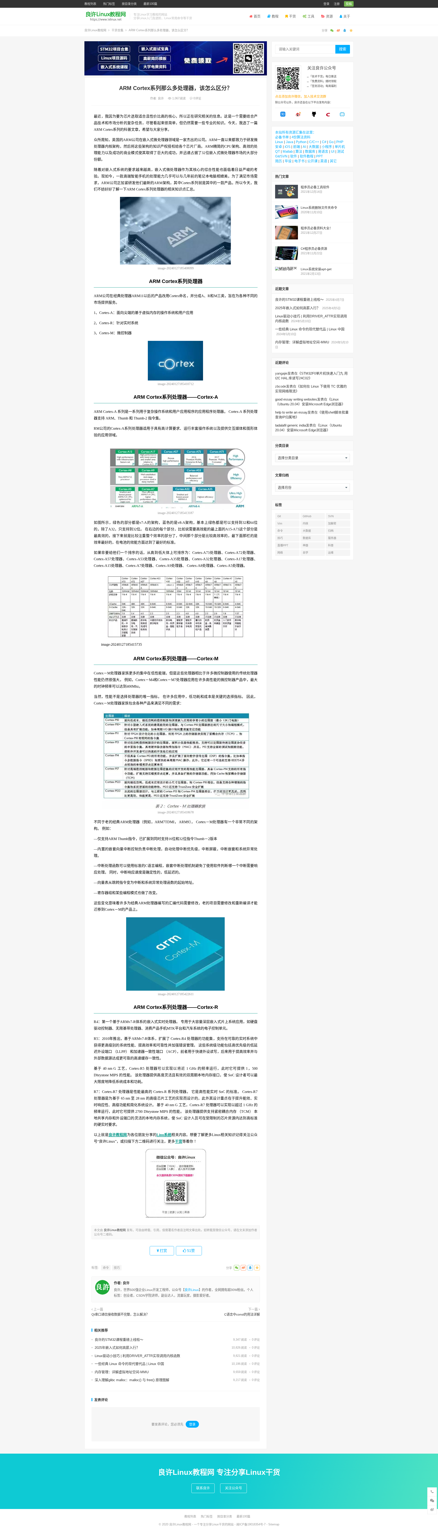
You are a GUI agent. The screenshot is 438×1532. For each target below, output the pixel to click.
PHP (339, 142)
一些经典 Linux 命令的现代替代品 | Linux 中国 (129, 1364)
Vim (279, 523)
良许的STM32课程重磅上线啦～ (119, 1340)
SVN (331, 516)
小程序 (327, 147)
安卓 (278, 147)
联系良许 (203, 1488)
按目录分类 (129, 3)
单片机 (340, 147)
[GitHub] (313, 115)
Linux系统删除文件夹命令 (319, 207)
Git (279, 516)
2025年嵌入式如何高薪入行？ (117, 1347)
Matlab (288, 151)
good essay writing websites (296, 399)
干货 (292, 16)
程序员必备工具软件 (315, 187)
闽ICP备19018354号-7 (251, 1524)
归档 (331, 530)
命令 (106, 1267)
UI (332, 151)
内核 (305, 523)
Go (331, 142)
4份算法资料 (301, 137)
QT (277, 151)
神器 (305, 545)
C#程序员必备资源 (314, 248)
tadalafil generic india (290, 425)
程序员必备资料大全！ (317, 228)
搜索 (342, 49)
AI (304, 147)
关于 (346, 16)
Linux (279, 142)
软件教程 (306, 156)
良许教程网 (118, 1135)
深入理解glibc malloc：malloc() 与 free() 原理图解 (132, 1380)
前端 (296, 147)
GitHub (307, 516)
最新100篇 (150, 3)
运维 (331, 552)
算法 (298, 151)
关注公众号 (233, 1488)
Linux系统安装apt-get (316, 269)
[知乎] (282, 115)
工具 (311, 16)
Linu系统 (164, 1135)
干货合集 (117, 30)
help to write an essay (291, 412)
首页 (257, 16)
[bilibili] (342, 115)
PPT (319, 156)
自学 (305, 552)
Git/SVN (281, 156)
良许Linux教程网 (95, 30)
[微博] (298, 115)
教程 (275, 16)
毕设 (288, 161)
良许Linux (192, 1290)
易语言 (323, 151)
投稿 (349, 3)
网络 (280, 552)
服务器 (332, 538)
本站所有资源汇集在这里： (295, 132)
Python (301, 142)
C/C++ (314, 142)
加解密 (332, 523)
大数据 (314, 147)
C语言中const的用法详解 (242, 1314)
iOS (287, 147)
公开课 (312, 161)
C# (324, 142)
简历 (278, 161)
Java (289, 142)
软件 (293, 156)
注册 (337, 3)
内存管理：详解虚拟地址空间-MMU (122, 1372)
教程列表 (90, 3)
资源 (329, 16)
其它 (333, 161)
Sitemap (273, 1524)
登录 (326, 3)
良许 (161, 98)
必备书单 (282, 137)
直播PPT (282, 545)
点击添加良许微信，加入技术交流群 (300, 96)
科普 (331, 545)
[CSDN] (328, 115)
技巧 (117, 1267)
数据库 (310, 151)
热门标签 (109, 3)
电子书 (299, 161)
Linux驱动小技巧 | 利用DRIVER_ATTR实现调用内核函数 (137, 1356)
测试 (340, 151)
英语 (323, 161)
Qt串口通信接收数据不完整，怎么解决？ (120, 1314)
